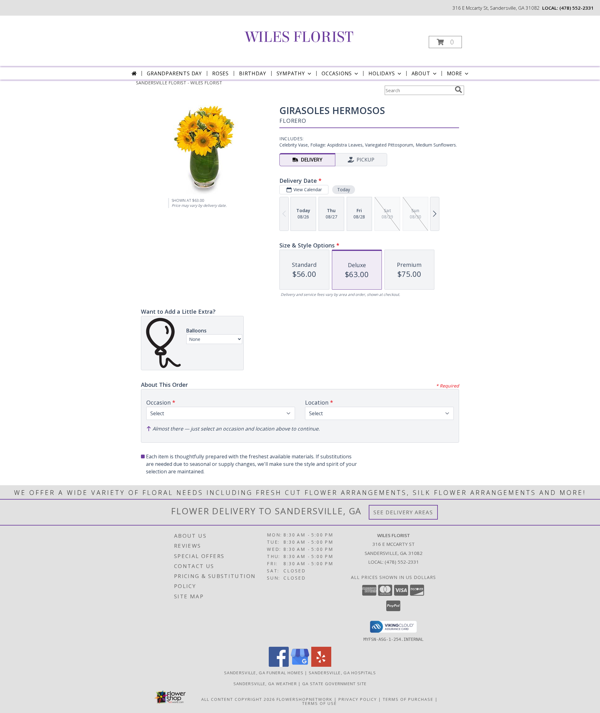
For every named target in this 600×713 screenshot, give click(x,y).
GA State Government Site (334, 683)
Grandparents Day (174, 73)
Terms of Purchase (408, 699)
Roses (220, 73)
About (421, 73)
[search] (458, 89)
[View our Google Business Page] (300, 665)
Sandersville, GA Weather (265, 683)
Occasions (337, 73)
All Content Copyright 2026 (238, 699)
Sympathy (291, 73)
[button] (445, 42)
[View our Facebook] (279, 665)
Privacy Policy (357, 699)
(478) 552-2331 (576, 8)
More (454, 73)
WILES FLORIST (299, 37)
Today (343, 189)
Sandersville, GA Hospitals (342, 673)
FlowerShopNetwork (304, 699)
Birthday (252, 73)
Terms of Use (319, 703)
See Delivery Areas (403, 512)
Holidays (381, 73)
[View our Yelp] (321, 665)
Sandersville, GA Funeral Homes (263, 673)
